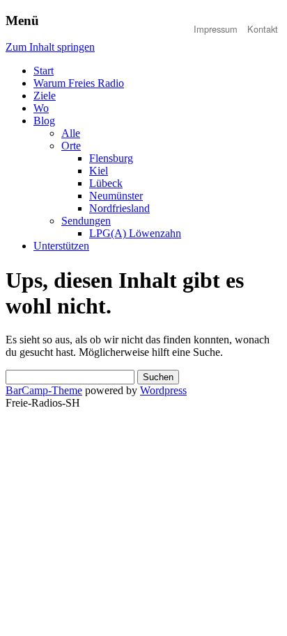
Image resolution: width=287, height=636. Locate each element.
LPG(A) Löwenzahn (135, 233)
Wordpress (163, 390)
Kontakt (262, 28)
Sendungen (86, 221)
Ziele (44, 95)
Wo (41, 108)
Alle (70, 133)
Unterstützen (61, 246)
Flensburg (111, 158)
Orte (71, 146)
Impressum (216, 28)
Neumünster (116, 196)
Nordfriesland (119, 208)
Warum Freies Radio (78, 83)
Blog (44, 121)
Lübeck (106, 183)
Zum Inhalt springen (50, 47)
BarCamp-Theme (44, 390)
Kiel (98, 171)
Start (43, 70)
